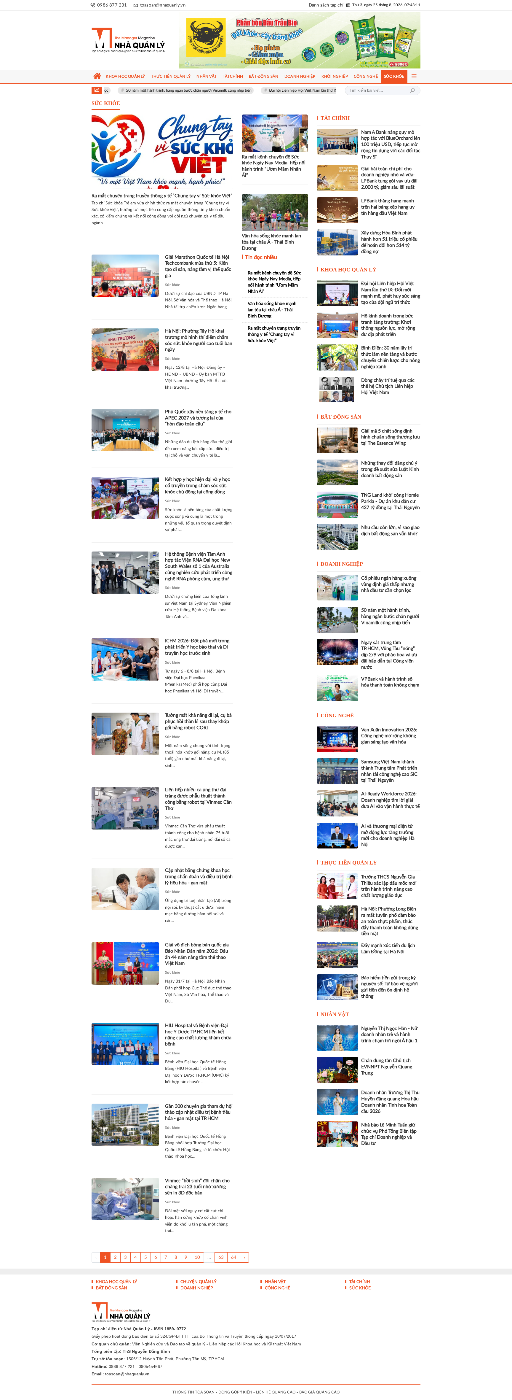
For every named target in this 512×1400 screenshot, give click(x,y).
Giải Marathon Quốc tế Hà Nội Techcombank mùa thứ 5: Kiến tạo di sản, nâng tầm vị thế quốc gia (198, 266)
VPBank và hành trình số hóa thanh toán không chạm (390, 682)
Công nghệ (337, 716)
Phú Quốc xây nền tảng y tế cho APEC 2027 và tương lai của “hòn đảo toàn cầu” (198, 418)
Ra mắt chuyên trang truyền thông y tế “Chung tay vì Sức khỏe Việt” (162, 195)
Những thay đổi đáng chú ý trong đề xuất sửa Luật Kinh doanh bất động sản (390, 469)
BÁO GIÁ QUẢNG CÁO (319, 1392)
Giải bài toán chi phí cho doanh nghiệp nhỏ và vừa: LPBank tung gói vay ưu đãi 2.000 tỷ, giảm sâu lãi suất (389, 178)
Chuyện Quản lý (198, 1282)
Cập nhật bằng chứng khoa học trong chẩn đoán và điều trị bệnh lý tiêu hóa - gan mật (199, 876)
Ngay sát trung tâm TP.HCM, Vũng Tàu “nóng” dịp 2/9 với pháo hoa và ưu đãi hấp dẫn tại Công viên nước (389, 655)
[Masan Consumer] (311, 40)
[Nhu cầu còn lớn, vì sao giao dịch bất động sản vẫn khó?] (337, 537)
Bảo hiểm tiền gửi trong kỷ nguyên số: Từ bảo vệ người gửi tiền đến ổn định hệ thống (389, 987)
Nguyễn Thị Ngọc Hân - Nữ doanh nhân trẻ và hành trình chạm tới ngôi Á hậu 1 (389, 1034)
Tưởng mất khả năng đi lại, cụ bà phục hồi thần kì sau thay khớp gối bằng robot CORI (198, 721)
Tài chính (335, 118)
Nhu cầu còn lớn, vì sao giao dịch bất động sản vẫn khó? (390, 530)
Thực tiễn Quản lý (349, 863)
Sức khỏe (172, 285)
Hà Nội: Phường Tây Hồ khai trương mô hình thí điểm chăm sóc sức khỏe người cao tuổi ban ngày (198, 340)
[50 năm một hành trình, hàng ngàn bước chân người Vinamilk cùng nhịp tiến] (337, 620)
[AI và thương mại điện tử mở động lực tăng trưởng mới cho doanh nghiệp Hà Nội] (337, 835)
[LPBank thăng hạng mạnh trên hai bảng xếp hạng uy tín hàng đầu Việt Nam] (337, 210)
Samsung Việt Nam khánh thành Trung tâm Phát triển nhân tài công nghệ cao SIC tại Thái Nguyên (389, 771)
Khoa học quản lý (348, 270)
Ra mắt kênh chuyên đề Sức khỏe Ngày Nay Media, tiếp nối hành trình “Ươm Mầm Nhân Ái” (273, 166)
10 (197, 1257)
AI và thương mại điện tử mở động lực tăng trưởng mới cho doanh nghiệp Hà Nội (388, 835)
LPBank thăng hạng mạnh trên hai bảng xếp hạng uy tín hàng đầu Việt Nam (388, 207)
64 (233, 1257)
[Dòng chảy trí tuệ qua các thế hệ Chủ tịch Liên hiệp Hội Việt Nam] (337, 390)
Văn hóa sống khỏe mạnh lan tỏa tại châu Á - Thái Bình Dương (271, 242)
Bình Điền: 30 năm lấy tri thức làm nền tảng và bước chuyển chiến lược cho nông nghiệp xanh (390, 357)
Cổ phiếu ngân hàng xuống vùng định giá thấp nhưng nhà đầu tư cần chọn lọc (388, 584)
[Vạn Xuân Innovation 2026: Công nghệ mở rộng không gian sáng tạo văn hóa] (337, 739)
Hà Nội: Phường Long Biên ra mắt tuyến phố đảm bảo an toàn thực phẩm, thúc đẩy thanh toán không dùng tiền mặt (389, 921)
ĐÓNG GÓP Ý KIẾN (235, 1392)
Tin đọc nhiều (260, 257)
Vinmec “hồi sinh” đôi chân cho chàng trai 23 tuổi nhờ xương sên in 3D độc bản (197, 1187)
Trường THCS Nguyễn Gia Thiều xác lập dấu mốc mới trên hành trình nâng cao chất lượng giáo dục (389, 886)
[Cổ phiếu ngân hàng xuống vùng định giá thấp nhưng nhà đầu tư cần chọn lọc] (337, 587)
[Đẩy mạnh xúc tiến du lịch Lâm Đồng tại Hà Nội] (337, 955)
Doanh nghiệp (342, 564)
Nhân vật (335, 1014)
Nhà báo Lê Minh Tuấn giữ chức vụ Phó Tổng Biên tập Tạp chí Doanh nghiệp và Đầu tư (389, 1134)
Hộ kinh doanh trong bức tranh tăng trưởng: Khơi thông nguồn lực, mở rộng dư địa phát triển (388, 325)
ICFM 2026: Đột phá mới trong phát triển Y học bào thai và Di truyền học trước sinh (197, 647)
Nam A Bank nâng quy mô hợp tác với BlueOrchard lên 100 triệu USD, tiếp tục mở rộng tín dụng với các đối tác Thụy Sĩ (390, 144)
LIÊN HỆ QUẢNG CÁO (275, 1392)
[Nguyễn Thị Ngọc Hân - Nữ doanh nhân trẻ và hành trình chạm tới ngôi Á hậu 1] (337, 1038)
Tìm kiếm (412, 90)
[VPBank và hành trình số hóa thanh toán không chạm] (337, 688)
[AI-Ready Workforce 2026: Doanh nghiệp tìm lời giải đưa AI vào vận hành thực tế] (337, 803)
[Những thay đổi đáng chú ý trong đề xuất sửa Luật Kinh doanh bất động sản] (337, 472)
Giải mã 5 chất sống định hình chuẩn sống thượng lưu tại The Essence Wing (390, 437)
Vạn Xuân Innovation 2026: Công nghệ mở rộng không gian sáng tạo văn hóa (389, 736)
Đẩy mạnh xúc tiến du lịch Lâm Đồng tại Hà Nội (388, 948)
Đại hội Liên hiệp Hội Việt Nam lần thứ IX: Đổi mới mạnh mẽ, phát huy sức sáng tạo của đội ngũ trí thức (306, 91)
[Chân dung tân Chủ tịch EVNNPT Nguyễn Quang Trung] (337, 1070)
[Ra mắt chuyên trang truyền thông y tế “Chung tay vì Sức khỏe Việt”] (162, 152)
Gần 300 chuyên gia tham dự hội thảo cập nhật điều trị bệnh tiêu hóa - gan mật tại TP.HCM (199, 1112)
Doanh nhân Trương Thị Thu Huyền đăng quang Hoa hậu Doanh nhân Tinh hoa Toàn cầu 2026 (390, 1101)
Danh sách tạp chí (326, 5)
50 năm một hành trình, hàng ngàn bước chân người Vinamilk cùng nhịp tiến (141, 91)
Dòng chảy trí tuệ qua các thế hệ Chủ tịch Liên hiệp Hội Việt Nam (388, 386)
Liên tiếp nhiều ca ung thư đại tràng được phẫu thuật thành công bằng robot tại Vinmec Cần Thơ (198, 799)
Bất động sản (341, 417)
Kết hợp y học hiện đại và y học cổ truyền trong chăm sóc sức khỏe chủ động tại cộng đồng (197, 485)
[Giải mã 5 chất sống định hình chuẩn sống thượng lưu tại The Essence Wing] (337, 440)
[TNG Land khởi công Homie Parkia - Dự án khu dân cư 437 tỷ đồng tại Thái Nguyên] (337, 504)
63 (221, 1257)
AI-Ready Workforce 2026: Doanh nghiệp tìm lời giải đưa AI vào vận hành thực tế (390, 800)
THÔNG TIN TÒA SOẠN (193, 1392)
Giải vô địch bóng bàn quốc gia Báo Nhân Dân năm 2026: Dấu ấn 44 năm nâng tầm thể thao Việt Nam (197, 954)
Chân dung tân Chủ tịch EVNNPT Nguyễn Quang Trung (386, 1066)
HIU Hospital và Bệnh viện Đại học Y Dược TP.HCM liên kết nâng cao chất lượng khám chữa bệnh (198, 1034)
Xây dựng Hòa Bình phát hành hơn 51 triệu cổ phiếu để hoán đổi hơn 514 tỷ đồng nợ (389, 242)
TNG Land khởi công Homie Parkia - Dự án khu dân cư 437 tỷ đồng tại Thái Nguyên (390, 501)
